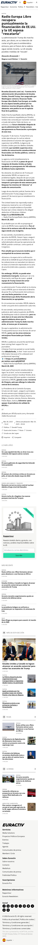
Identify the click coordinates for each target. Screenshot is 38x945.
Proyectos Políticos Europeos (13, 836)
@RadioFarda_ (11, 351)
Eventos (5, 840)
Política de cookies (27, 919)
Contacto (5, 865)
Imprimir (7, 437)
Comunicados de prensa (11, 850)
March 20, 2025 (8, 366)
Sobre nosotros (8, 861)
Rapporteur (5, 7)
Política (20, 7)
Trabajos (5, 843)
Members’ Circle (8, 853)
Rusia (21, 430)
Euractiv (24, 59)
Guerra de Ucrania (10, 430)
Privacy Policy (12, 934)
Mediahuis (6, 868)
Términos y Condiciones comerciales (16, 928)
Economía (13, 7)
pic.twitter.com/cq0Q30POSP (13, 361)
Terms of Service (26, 934)
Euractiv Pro (7, 883)
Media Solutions (8, 833)
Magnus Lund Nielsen (10, 59)
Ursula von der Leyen (11, 433)
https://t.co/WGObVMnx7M (13, 215)
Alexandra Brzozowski (10, 56)
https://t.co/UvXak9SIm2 (16, 359)
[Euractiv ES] (9, 2)
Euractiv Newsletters (10, 896)
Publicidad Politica (9, 875)
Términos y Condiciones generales (15, 922)
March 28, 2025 (8, 219)
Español (30, 2)
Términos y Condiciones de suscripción (17, 925)
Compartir (17, 437)
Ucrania (28, 430)
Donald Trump (17, 427)
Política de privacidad (10, 919)
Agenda (5, 846)
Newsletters (30, 7)
